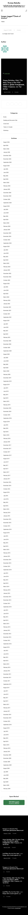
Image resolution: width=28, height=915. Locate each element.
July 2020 (5, 357)
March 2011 (6, 704)
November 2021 (7, 310)
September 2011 (7, 684)
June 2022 (6, 290)
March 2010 (6, 744)
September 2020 (7, 350)
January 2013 (6, 630)
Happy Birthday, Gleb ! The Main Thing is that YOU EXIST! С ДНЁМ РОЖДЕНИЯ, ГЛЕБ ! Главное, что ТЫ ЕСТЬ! (13, 842)
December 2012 (7, 633)
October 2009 (6, 761)
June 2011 (6, 694)
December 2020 (7, 340)
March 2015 (6, 549)
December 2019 (7, 377)
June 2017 (6, 462)
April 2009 (5, 781)
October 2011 (6, 680)
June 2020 (6, 361)
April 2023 (5, 260)
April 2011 (5, 701)
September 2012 (7, 643)
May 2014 (5, 579)
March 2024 (6, 223)
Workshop (5, 130)
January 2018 (6, 441)
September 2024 (7, 202)
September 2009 (7, 765)
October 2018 (6, 414)
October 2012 (6, 640)
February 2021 (6, 337)
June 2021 (6, 327)
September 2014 (7, 569)
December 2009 (7, 755)
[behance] (20, 104)
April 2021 (5, 334)
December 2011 (7, 674)
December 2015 (7, 519)
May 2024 (5, 216)
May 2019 (5, 394)
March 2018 (6, 435)
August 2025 (6, 165)
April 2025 (5, 179)
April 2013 (5, 620)
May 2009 (5, 778)
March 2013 (6, 623)
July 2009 (5, 771)
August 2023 (6, 246)
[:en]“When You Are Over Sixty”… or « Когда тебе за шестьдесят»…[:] (13, 854)
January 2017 (6, 478)
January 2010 (6, 751)
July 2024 (5, 209)
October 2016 (6, 489)
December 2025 (7, 155)
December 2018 (7, 408)
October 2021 (6, 313)
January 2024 (6, 229)
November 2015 (7, 522)
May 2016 (5, 502)
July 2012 (5, 650)
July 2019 (5, 388)
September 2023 (7, 243)
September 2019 (7, 381)
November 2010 (7, 717)
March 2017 (6, 472)
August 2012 (6, 647)
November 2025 (7, 159)
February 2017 (6, 475)
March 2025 (6, 182)
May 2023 (5, 256)
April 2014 (5, 583)
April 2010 (5, 741)
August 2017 (6, 458)
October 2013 (6, 603)
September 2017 (7, 455)
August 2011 (6, 687)
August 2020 (6, 354)
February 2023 (6, 266)
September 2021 (7, 317)
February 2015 (6, 552)
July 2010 (5, 731)
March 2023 (6, 263)
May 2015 (5, 542)
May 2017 (5, 465)
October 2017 (6, 451)
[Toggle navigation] (2, 10)
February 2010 (6, 748)
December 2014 (7, 559)
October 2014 (6, 566)
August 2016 (6, 492)
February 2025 (6, 186)
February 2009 (6, 788)
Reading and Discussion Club (10, 120)
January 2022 (6, 303)
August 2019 (6, 384)
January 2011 (6, 711)
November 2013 (7, 600)
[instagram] (12, 104)
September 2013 (7, 606)
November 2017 (7, 448)
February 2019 (6, 404)
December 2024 (7, 192)
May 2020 (5, 364)
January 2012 (6, 670)
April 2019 (5, 398)
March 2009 (6, 785)
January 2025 (6, 189)
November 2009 (7, 758)
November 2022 (7, 276)
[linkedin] (16, 104)
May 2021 (5, 330)
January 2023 (6, 270)
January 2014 (6, 593)
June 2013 (6, 613)
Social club (8, 78)
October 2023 (6, 239)
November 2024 (7, 196)
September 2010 (7, 724)
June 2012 (6, 654)
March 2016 (6, 509)
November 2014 (7, 563)
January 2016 (6, 515)
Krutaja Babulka (14, 3)
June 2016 (6, 499)
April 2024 (5, 219)
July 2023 (5, 249)
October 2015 (6, 526)
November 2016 (7, 485)
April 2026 (5, 145)
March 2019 (6, 401)
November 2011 (7, 677)
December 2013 (7, 596)
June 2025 (6, 172)
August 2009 (6, 768)
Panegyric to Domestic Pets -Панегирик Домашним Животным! (13, 87)
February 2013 (6, 627)
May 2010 (5, 738)
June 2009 (6, 775)
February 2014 (6, 590)
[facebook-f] (8, 104)
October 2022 (6, 280)
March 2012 (6, 664)
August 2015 (6, 532)
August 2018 (6, 421)
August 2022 (6, 283)
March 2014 (6, 586)
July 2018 (5, 425)
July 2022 (5, 286)
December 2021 (7, 307)
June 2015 (6, 539)
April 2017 (5, 468)
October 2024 (6, 199)
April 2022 (5, 293)
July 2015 (5, 536)
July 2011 (5, 691)
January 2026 (6, 152)
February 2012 (6, 667)
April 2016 (5, 505)
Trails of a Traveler (7, 127)
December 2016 (7, 482)
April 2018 (5, 431)
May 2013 (5, 616)
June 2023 (6, 253)
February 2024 (6, 226)
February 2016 (6, 512)
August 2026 (6, 142)
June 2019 (6, 391)
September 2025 (7, 162)
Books (4, 117)
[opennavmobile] (26, 10)
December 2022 (7, 273)
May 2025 (5, 175)
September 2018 (7, 418)
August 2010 (6, 728)
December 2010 (7, 714)
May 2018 (5, 428)
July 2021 (5, 324)
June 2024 (6, 212)
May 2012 (5, 657)
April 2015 (5, 546)
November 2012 (7, 637)
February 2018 (6, 438)
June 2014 (6, 576)
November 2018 (7, 411)
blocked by (14, 802)
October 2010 (6, 721)
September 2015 (7, 529)
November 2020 (7, 344)
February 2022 (6, 300)
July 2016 (5, 495)
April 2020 (5, 367)
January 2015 (6, 556)
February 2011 (6, 707)
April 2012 (5, 660)
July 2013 (5, 610)
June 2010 (6, 734)
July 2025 (5, 169)
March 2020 (6, 371)
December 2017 (7, 445)
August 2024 (6, 206)
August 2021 (6, 320)
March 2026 (6, 148)
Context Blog (18, 908)
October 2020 (6, 347)
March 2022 (6, 297)
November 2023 (7, 236)
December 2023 (7, 233)
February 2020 (6, 374)
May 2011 (5, 697)
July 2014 (5, 573)
